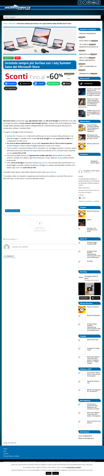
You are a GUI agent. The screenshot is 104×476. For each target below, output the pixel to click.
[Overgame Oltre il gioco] (17, 10)
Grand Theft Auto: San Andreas (94, 422)
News (18, 58)
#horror (97, 190)
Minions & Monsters (93, 143)
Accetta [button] (56, 473)
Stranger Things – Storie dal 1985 (92, 243)
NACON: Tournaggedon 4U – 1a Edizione (94, 390)
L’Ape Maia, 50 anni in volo (93, 382)
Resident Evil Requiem (93, 315)
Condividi (96, 201)
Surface (16, 211)
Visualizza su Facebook (85, 201)
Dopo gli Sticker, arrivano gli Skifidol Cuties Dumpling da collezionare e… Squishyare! (93, 128)
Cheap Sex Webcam (9, 443)
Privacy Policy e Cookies (11, 456)
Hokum (89, 220)
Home (5, 23)
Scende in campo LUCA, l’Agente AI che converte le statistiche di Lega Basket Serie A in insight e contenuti (94, 92)
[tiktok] (98, 2)
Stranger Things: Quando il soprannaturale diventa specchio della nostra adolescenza (93, 254)
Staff (4, 451)
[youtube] (93, 2)
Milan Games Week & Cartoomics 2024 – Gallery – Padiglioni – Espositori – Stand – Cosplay (93, 360)
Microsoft (12, 23)
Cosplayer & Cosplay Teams (93, 349)
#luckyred (92, 190)
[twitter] (85, 2)
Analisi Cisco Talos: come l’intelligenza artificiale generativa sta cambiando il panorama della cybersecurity (89, 103)
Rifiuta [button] (48, 473)
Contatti (6, 454)
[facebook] (80, 2)
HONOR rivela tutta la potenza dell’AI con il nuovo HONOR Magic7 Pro (93, 113)
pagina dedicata (51, 172)
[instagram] (89, 2)
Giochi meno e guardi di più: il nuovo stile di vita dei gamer (93, 374)
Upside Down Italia (92, 340)
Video (84, 198)
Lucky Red (81, 195)
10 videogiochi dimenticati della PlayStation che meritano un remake (93, 406)
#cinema (86, 190)
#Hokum (80, 190)
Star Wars (90, 261)
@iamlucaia (88, 83)
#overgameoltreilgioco (85, 192)
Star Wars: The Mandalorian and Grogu (92, 229)
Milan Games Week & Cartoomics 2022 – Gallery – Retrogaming (93, 414)
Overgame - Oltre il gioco (91, 171)
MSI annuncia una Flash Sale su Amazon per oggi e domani (93, 136)
